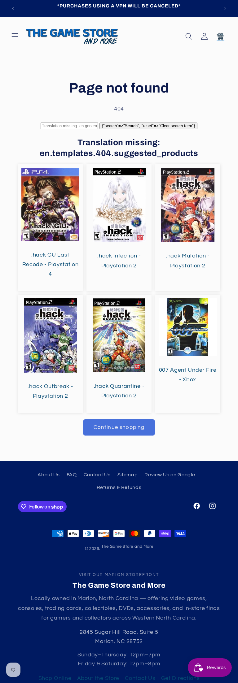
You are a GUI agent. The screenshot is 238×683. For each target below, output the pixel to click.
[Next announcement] (225, 8)
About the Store (98, 678)
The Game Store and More (127, 547)
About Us (48, 474)
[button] (15, 36)
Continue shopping (119, 427)
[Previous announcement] (13, 8)
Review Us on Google (169, 474)
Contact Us (97, 474)
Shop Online (55, 678)
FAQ (72, 474)
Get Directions (180, 678)
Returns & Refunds (119, 487)
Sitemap (127, 474)
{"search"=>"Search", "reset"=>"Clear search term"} (148, 125)
